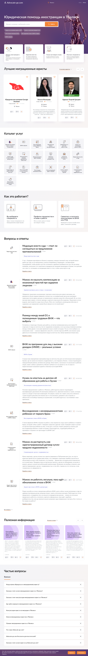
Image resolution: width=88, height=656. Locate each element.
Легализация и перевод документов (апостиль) (37, 385)
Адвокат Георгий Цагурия (71, 99)
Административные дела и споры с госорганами (38, 290)
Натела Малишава (44, 99)
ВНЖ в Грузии (9, 36)
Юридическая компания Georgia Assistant (16, 100)
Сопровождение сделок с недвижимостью (36, 452)
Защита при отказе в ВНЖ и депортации (35, 487)
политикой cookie (22, 652)
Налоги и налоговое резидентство (32, 30)
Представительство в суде (31, 256)
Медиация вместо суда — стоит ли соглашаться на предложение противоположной (39, 248)
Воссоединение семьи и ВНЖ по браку (30, 33)
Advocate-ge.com (15, 2)
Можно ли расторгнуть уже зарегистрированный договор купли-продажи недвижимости (41, 444)
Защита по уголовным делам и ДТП (14, 30)
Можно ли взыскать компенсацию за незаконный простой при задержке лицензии (41, 282)
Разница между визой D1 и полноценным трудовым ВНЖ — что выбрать (41, 318)
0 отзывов (22, 103)
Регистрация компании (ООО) (12, 33)
